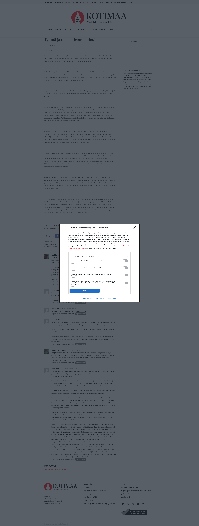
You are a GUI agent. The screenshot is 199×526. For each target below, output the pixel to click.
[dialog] (99, 263)
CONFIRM (84, 291)
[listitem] (99, 256)
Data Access (99, 298)
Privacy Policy (111, 298)
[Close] (135, 228)
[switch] (125, 260)
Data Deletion (87, 298)
